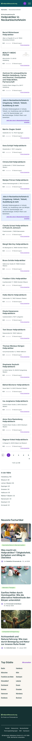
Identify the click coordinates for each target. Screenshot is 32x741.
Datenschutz (14, 728)
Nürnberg (19, 693)
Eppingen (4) (5, 486)
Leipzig (18, 681)
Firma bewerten (24, 45)
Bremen (3, 689)
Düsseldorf (5, 681)
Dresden (19, 689)
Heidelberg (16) (6, 477)
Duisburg (4, 698)
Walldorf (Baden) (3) (8, 496)
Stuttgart (19, 677)
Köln (17, 672)
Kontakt (7, 728)
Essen (18, 685)
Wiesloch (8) (5, 480)
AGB (20, 731)
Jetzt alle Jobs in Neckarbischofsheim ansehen (17, 121)
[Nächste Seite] (29, 458)
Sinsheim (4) (5, 489)
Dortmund (4, 685)
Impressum (26, 731)
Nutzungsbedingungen (11, 731)
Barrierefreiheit (24, 728)
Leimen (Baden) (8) (7, 483)
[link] (16, 39)
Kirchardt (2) (5, 505)
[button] (24, 3)
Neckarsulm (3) (6, 499)
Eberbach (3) (5, 502)
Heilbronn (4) (5, 492)
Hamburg (19, 668)
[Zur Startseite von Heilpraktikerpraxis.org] (9, 3)
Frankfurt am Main (7, 677)
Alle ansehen (26, 662)
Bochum (19, 698)
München (4, 672)
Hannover (4, 693)
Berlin (3, 668)
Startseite (4, 9)
